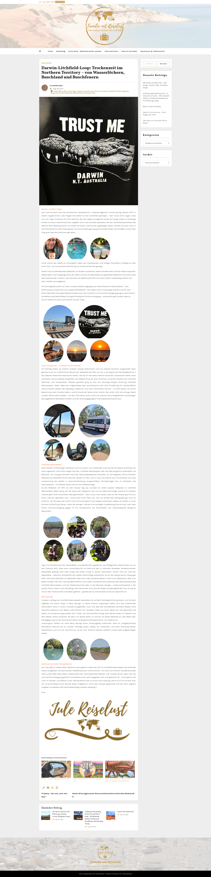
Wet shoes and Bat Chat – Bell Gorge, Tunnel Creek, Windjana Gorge (61, 814)
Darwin (91, 91)
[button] (40, 51)
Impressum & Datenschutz (152, 51)
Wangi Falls (90, 93)
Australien (58, 91)
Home (50, 51)
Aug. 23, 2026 (59, 819)
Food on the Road (129, 51)
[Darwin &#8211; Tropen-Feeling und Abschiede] (56, 769)
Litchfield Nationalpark (118, 91)
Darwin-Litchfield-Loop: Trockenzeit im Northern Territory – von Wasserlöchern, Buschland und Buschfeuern (83, 72)
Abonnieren (163, 64)
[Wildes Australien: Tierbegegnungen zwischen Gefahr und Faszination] (120, 769)
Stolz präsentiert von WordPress (92, 874)
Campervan (82, 91)
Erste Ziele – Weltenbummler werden (85, 51)
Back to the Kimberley (125, 812)
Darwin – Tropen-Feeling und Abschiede (55, 779)
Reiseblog (60, 51)
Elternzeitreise (111, 51)
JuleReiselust (58, 86)
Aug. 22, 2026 (124, 814)
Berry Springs (70, 91)
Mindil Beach (79, 93)
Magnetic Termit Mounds (61, 93)
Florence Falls (101, 91)
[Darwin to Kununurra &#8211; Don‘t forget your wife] (88, 769)
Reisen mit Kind (46, 63)
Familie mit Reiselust (105, 862)
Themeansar (127, 874)
